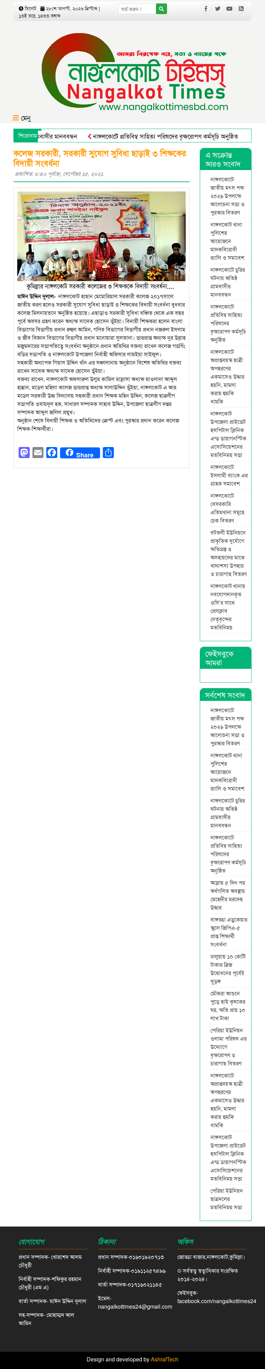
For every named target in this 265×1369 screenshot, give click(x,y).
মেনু (25, 117)
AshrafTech (164, 1359)
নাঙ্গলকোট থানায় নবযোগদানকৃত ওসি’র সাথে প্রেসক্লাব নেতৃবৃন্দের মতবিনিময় (227, 606)
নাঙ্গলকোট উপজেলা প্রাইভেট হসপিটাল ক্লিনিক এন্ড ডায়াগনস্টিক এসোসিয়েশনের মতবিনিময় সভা (228, 434)
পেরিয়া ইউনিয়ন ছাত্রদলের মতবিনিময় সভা (227, 1199)
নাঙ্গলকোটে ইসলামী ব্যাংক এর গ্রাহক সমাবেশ (229, 475)
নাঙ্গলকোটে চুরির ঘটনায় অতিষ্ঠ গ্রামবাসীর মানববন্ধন (227, 282)
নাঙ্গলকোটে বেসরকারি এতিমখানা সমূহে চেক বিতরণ (227, 508)
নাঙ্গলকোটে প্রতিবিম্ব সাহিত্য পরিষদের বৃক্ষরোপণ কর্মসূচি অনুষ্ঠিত (150, 135)
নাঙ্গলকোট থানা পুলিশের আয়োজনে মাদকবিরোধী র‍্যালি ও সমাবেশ (228, 240)
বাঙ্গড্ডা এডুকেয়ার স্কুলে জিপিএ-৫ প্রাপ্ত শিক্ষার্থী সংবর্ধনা (228, 931)
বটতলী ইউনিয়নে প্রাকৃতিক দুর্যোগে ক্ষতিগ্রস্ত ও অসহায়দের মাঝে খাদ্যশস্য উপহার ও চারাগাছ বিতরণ (228, 553)
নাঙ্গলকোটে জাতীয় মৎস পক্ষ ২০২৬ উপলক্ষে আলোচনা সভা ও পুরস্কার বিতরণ (227, 195)
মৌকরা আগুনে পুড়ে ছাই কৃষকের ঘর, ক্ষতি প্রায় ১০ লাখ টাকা (227, 1005)
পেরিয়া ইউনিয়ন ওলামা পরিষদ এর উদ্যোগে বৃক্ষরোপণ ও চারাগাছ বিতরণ (228, 1046)
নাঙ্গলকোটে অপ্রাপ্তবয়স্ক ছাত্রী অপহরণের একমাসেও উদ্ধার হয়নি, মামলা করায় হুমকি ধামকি (227, 376)
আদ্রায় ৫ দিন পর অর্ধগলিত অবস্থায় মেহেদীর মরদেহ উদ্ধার (227, 895)
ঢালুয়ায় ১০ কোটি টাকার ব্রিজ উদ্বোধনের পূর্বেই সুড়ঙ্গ (228, 968)
